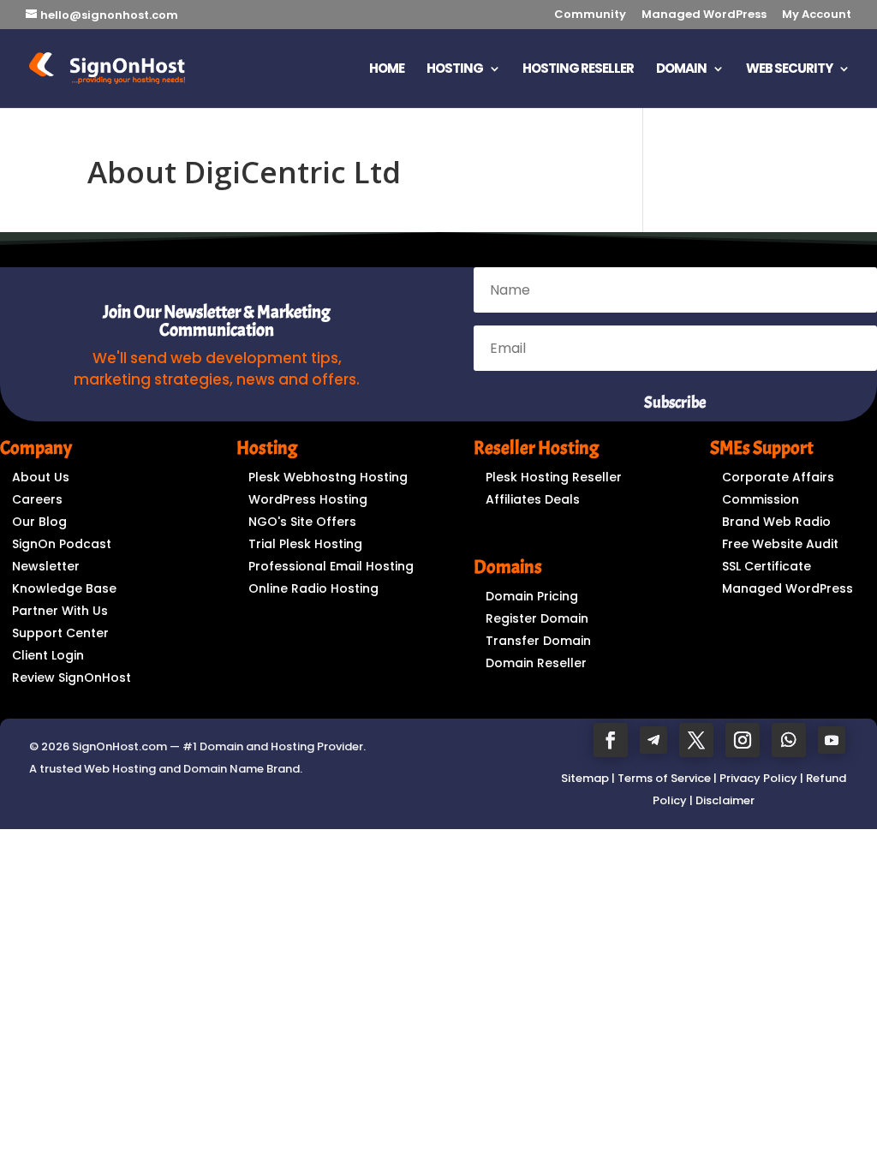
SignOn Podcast (61, 543)
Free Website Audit (780, 543)
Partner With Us (60, 610)
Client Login (48, 655)
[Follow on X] (696, 740)
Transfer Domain (538, 640)
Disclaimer (725, 800)
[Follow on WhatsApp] (789, 740)
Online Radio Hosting (313, 588)
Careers (37, 499)
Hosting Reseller (578, 70)
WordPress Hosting (307, 499)
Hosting (455, 70)
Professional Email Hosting (331, 566)
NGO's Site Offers (302, 521)
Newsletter (46, 566)
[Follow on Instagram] (742, 740)
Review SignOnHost (71, 677)
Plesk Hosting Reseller (554, 477)
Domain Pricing (532, 596)
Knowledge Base (64, 588)
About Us (40, 477)
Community (590, 15)
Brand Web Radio (776, 521)
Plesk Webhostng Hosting (328, 477)
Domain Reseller (536, 663)
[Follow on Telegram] (653, 740)
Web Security (789, 70)
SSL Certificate (766, 566)
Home (386, 70)
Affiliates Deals (533, 499)
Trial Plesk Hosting (305, 543)
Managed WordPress (704, 15)
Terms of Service (664, 778)
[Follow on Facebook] (611, 740)
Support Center (60, 633)
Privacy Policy (758, 778)
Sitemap (585, 778)
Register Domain (537, 618)
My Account (816, 15)
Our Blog (39, 521)
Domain (681, 70)
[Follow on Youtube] (831, 740)
